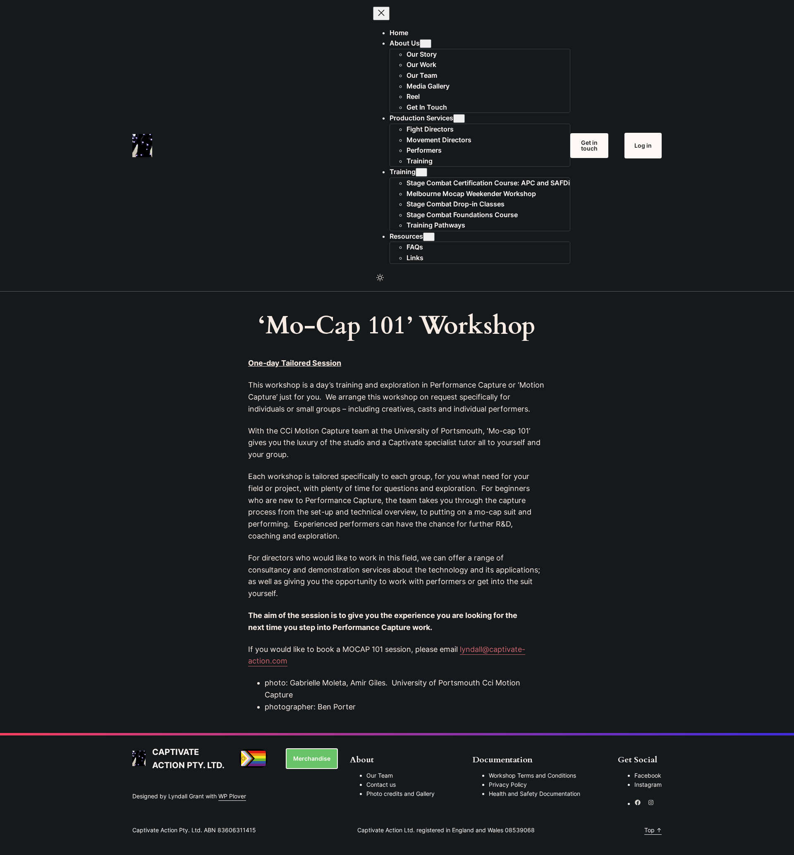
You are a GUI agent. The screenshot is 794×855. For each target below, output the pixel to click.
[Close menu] (381, 13)
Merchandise (311, 758)
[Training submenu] (421, 172)
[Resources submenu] (429, 236)
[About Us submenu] (425, 43)
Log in (643, 145)
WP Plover (232, 796)
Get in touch (589, 145)
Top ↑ (653, 829)
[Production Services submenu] (459, 118)
